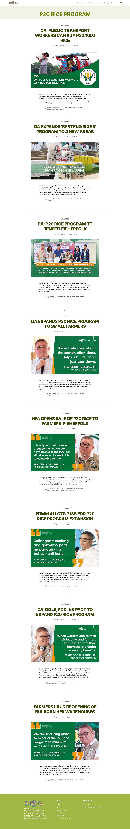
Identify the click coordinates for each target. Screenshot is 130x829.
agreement (50, 681)
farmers (81, 488)
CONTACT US (60, 812)
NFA (66, 490)
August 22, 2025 (73, 137)
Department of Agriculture (70, 107)
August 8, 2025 (73, 331)
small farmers (55, 395)
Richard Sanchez (59, 45)
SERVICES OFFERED (62, 810)
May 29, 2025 (72, 717)
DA (64, 198)
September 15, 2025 (73, 45)
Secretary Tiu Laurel (77, 586)
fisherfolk (81, 296)
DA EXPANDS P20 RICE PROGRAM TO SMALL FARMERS (65, 324)
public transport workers (58, 109)
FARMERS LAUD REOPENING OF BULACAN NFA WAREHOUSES (65, 709)
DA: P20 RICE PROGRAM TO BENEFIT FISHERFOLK (65, 226)
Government (92, 3)
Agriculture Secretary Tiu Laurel (55, 107)
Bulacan (66, 779)
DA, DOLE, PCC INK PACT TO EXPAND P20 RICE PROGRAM (65, 612)
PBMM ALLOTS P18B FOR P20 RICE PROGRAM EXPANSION (65, 516)
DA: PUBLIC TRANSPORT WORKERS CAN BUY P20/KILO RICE (65, 35)
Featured (79, 3)
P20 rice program (51, 297)
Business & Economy (103, 3)
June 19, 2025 (72, 619)
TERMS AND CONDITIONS (63, 818)
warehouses (60, 780)
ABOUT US (59, 807)
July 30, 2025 (72, 524)
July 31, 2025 (72, 428)
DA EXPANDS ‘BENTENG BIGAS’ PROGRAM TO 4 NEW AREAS (65, 129)
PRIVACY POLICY (61, 815)
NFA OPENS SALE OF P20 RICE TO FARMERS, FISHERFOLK (65, 421)
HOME (58, 804)
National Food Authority (58, 490)
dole (54, 683)
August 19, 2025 (73, 234)
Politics (85, 3)
